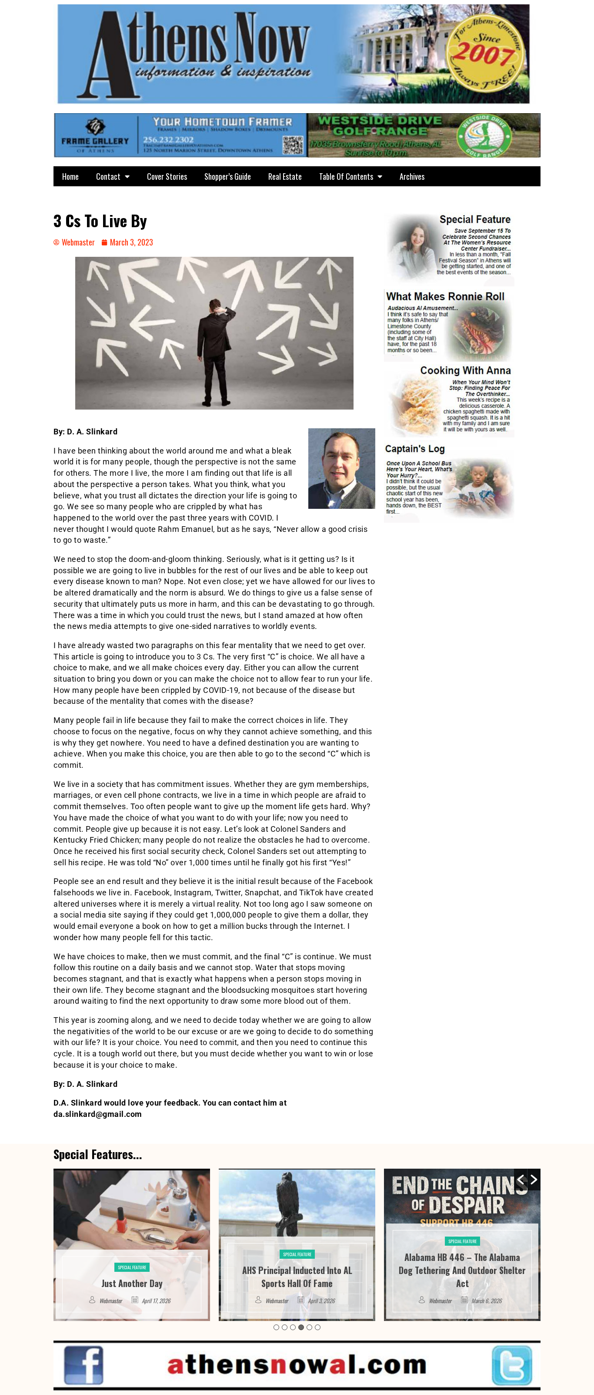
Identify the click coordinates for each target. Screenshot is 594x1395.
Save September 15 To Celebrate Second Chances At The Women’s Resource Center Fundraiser (462, 1270)
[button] (520, 1179)
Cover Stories (167, 176)
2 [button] (284, 1327)
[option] (131, 1245)
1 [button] (276, 1327)
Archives (412, 176)
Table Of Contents (346, 176)
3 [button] (293, 1327)
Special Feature (132, 1254)
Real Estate (285, 176)
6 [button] (317, 1327)
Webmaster (111, 1300)
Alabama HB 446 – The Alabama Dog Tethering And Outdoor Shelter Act (297, 1270)
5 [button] (309, 1327)
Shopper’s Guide (227, 176)
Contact (108, 176)
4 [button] (301, 1327)
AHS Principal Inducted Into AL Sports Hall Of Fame (132, 1277)
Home (70, 176)
